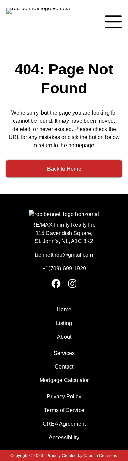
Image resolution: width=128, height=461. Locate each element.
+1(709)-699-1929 (64, 268)
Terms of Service (64, 410)
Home (64, 309)
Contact (64, 367)
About (64, 337)
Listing (64, 323)
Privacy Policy (64, 396)
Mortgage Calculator (64, 380)
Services (64, 353)
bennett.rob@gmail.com (64, 255)
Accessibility (64, 437)
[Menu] (113, 22)
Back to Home (64, 169)
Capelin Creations (100, 455)
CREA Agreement (64, 424)
